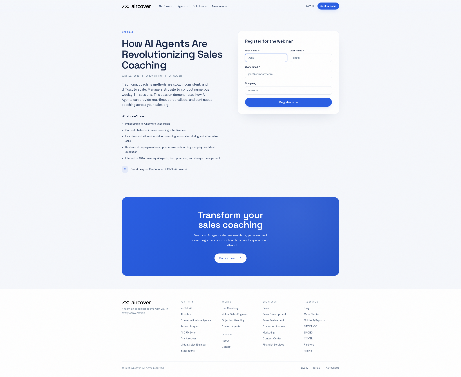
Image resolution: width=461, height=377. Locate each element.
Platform (164, 6)
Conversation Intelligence (196, 320)
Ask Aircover (188, 338)
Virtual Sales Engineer (194, 344)
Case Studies (311, 314)
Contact (226, 347)
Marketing (269, 332)
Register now (288, 102)
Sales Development (274, 314)
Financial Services (273, 344)
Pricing (308, 351)
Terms (316, 367)
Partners (309, 344)
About (225, 340)
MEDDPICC (310, 326)
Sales (266, 308)
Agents (181, 6)
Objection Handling (233, 320)
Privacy (304, 367)
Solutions (198, 6)
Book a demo (328, 6)
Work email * (252, 66)
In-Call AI (186, 308)
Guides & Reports (314, 320)
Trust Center (331, 367)
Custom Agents (231, 326)
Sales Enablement (273, 320)
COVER (308, 338)
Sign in (310, 6)
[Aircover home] (136, 6)
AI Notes (186, 314)
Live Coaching (230, 308)
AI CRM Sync (188, 332)
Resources (218, 6)
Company (250, 83)
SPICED (308, 332)
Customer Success (274, 326)
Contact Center (272, 338)
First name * (252, 50)
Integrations (188, 351)
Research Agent (190, 326)
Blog (306, 308)
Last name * (297, 50)
